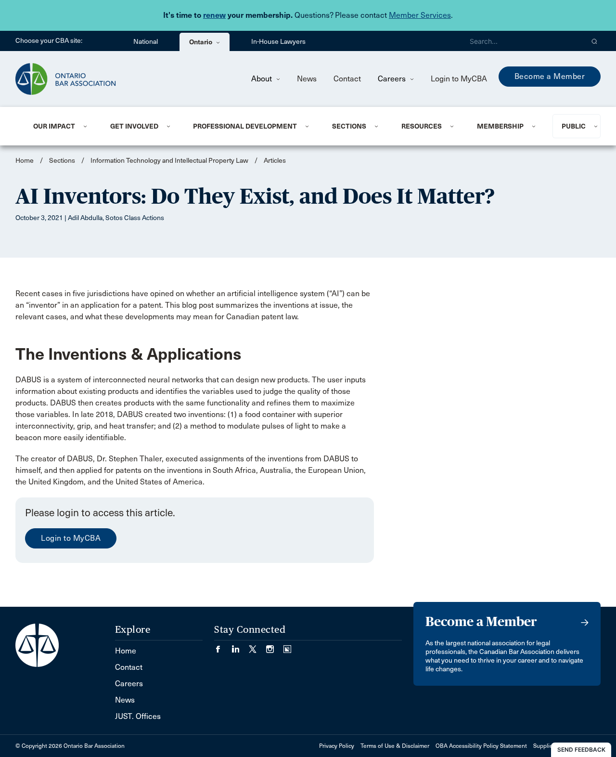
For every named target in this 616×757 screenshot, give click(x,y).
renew (214, 15)
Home (24, 161)
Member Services (420, 15)
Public (574, 126)
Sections (349, 126)
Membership (500, 126)
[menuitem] (59, 126)
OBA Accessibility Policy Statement (481, 746)
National (145, 42)
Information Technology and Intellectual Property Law (169, 161)
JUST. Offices (138, 716)
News (307, 78)
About (262, 78)
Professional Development (245, 126)
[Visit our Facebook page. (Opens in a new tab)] (222, 646)
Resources (421, 126)
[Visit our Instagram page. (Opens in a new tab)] (274, 646)
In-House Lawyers (278, 42)
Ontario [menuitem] (201, 42)
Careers (393, 78)
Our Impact (54, 126)
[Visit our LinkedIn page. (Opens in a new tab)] (240, 646)
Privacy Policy (336, 746)
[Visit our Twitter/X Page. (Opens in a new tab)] (257, 646)
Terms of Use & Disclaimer (394, 746)
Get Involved (134, 126)
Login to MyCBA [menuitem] (459, 78)
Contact (347, 78)
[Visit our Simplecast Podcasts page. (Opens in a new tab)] (287, 646)
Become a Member (549, 76)
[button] (595, 41)
